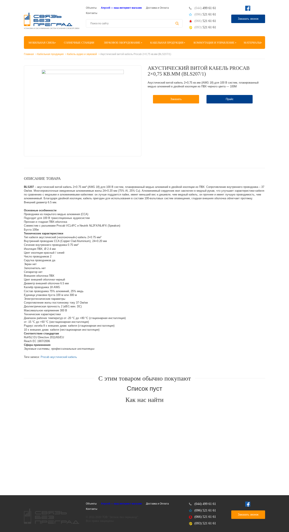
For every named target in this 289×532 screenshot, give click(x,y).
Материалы (252, 42)
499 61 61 (205, 8)
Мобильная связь (42, 42)
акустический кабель (63, 357)
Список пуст (144, 388)
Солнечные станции (79, 42)
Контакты (91, 13)
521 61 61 (205, 14)
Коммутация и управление (214, 42)
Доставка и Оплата (157, 7)
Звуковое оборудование (122, 42)
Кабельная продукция (166, 42)
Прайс (230, 99)
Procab (45, 357)
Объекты (91, 7)
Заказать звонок (248, 18)
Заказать (176, 99)
